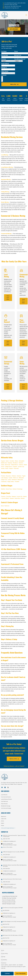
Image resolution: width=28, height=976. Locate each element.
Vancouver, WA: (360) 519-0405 (12, 6)
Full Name (4, 51)
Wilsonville (20, 479)
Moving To (4, 67)
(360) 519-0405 (6, 881)
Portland (3, 476)
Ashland (15, 489)
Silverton (21, 463)
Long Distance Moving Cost (9, 896)
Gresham (19, 476)
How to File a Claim (7, 847)
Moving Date (4, 55)
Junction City (21, 466)
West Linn (15, 477)
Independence (14, 464)
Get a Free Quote (20, 973)
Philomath (16, 468)
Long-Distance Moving (7, 167)
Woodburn (15, 463)
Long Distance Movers (6, 799)
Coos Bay (8, 496)
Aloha (2, 821)
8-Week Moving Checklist (9, 898)
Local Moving (4, 155)
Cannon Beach (5, 498)
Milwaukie (21, 477)
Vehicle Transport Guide (8, 903)
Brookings (19, 489)
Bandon (23, 498)
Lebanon (21, 464)
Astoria (25, 496)
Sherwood (14, 479)
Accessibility (4, 959)
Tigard (23, 476)
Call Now (7, 973)
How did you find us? (19, 59)
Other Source (4, 71)
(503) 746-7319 (6, 838)
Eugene (3, 461)
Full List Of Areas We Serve (7, 828)
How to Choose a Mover (8, 900)
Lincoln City (19, 496)
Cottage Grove (8, 466)
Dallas (2, 464)
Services (3, 59)
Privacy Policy (4, 953)
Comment (3, 75)
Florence (3, 496)
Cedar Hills (3, 818)
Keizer (6, 468)
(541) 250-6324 (6, 854)
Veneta (2, 468)
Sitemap (3, 956)
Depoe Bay (17, 498)
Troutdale (17, 481)
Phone (16, 51)
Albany (16, 461)
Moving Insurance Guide (8, 902)
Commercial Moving (6, 233)
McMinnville (4, 463)
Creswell (15, 466)
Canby (9, 479)
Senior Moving (5, 202)
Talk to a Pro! (13, 84)
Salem (7, 461)
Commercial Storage (6, 808)
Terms (2, 950)
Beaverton (8, 476)
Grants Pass (9, 489)
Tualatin (10, 477)
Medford (3, 489)
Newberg (10, 463)
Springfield (21, 461)
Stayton (11, 468)
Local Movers (4, 794)
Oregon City (4, 479)
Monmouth (7, 464)
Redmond (6, 506)
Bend (2, 506)
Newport (14, 496)
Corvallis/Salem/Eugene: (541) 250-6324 (15, 3)
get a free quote (14, 29)
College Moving (5, 191)
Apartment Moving (6, 179)
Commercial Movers (6, 797)
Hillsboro (14, 476)
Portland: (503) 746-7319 (10, 4)
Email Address (5, 63)
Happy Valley (10, 481)
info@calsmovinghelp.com (11, 8)
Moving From (17, 55)
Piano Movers (4, 803)
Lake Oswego (4, 477)
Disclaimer (3, 963)
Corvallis (12, 461)
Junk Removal (4, 801)
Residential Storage (5, 806)
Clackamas (4, 481)
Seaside (12, 498)
